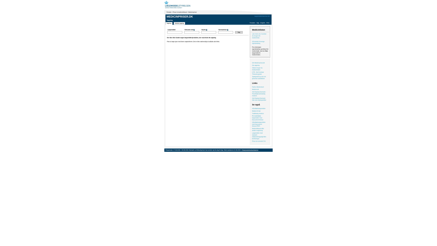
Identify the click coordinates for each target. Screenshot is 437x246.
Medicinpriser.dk (180, 16)
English (262, 23)
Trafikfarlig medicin (258, 113)
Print (267, 23)
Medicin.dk (255, 89)
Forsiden (252, 23)
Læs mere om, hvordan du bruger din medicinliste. (259, 36)
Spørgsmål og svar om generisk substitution (259, 77)
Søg (258, 23)
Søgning (169, 23)
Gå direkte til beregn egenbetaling (258, 42)
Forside (169, 12)
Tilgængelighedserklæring (250, 150)
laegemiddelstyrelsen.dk (262, 16)
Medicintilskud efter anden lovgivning (258, 129)
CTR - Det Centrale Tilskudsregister (258, 73)
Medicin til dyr (256, 111)
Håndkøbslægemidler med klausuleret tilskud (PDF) (259, 124)
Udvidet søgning (179, 23)
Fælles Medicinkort (258, 87)
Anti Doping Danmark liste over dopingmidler (259, 99)
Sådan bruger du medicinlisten (257, 69)
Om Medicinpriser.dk (258, 63)
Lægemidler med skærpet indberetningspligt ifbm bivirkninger (259, 136)
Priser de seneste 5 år (259, 141)
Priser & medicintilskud (180, 12)
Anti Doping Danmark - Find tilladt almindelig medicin (259, 94)
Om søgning (256, 65)
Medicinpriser (192, 12)
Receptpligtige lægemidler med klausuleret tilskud (257, 118)
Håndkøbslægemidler (259, 108)
